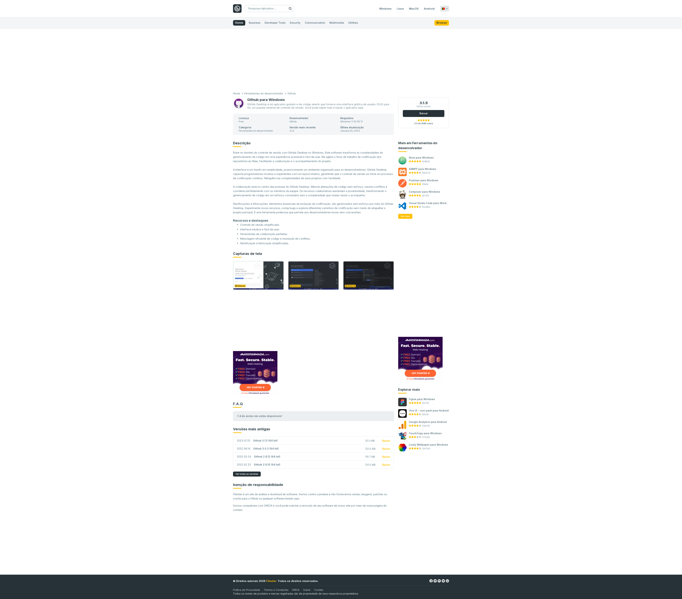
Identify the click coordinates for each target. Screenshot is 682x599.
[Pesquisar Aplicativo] (290, 8)
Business (254, 22)
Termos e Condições (276, 589)
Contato (318, 589)
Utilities (353, 22)
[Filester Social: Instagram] (439, 581)
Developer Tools (275, 22)
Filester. (271, 581)
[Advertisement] (341, 60)
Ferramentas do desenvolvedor (263, 93)
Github (293, 121)
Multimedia (336, 22)
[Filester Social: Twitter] (435, 581)
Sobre (306, 589)
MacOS (414, 8)
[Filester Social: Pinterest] (447, 581)
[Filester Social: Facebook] (431, 581)
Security (295, 22)
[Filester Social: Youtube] (443, 581)
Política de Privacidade (246, 589)
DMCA (295, 589)
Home (239, 22)
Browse (442, 22)
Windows (385, 8)
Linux (400, 8)
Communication (315, 22)
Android (429, 8)
